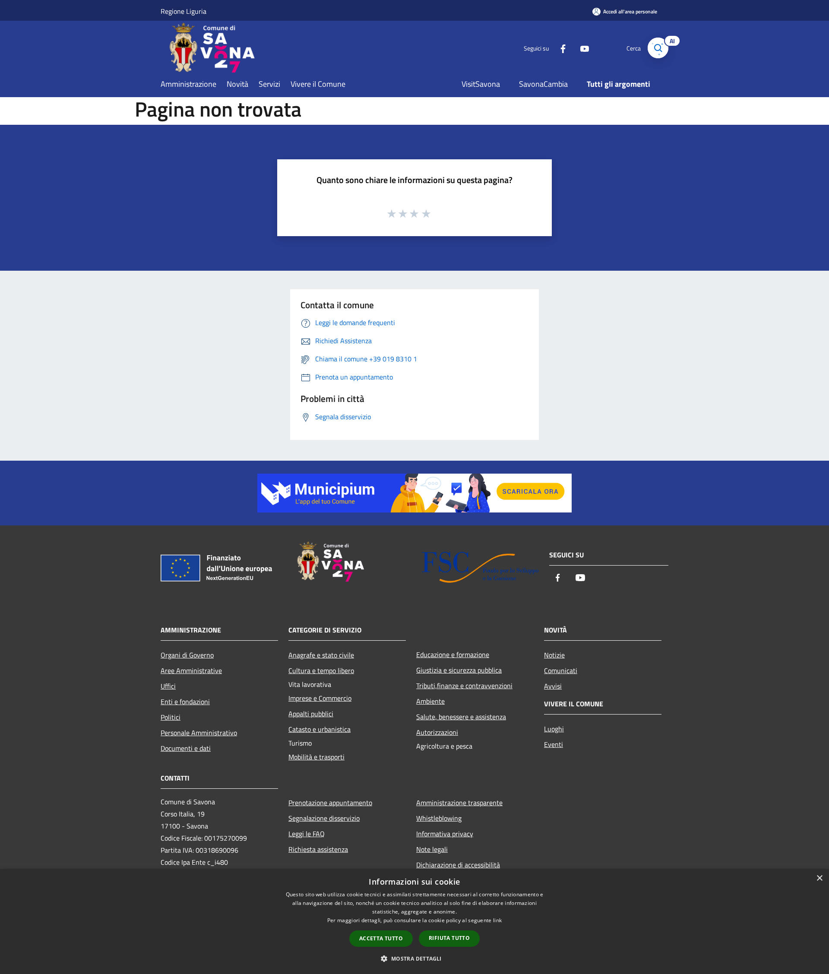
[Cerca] (658, 48)
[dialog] (414, 921)
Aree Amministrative (191, 670)
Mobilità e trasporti (316, 757)
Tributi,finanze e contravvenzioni (464, 685)
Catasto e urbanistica (319, 729)
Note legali (432, 849)
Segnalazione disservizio (324, 818)
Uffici (168, 686)
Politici (170, 717)
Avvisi (553, 686)
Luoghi (554, 729)
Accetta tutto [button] (381, 938)
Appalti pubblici (310, 713)
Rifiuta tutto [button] (449, 938)
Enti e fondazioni (185, 701)
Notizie (554, 655)
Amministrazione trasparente (459, 802)
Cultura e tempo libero (321, 670)
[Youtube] (581, 48)
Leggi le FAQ (306, 834)
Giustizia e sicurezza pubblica (459, 670)
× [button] (819, 878)
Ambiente (430, 701)
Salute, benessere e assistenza (461, 717)
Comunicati (560, 670)
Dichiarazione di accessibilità (458, 865)
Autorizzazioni (437, 732)
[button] (414, 958)
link (497, 920)
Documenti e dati (186, 748)
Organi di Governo (187, 655)
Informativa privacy (444, 834)
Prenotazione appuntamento (330, 802)
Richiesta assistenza (318, 849)
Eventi (553, 744)
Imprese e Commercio (319, 698)
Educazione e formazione (452, 654)
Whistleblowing (439, 818)
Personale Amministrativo (199, 732)
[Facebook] (559, 48)
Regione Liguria (183, 11)
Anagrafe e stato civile (321, 655)
